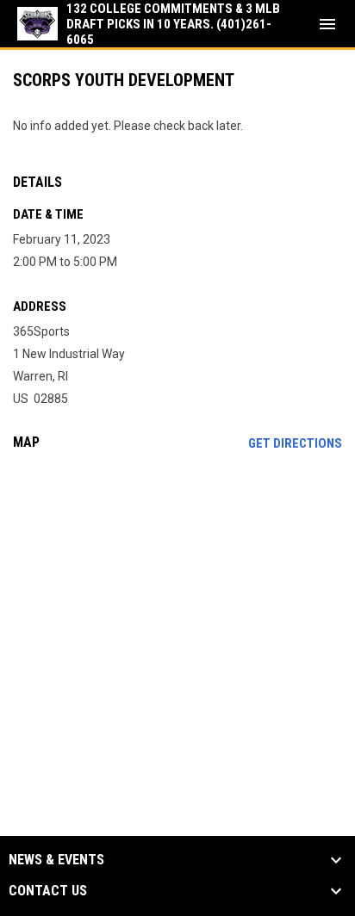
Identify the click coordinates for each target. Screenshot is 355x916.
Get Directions (295, 443)
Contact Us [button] (48, 891)
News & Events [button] (56, 860)
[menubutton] (327, 24)
